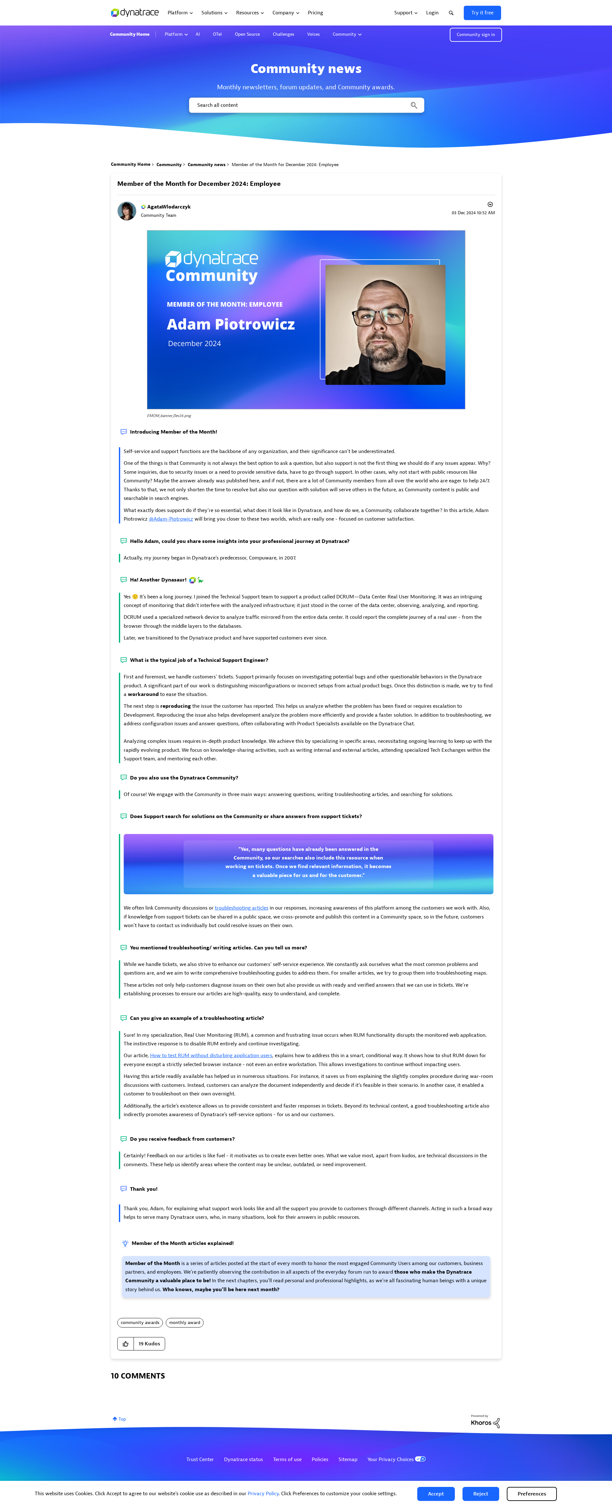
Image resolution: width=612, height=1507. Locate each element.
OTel (217, 34)
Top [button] (122, 1419)
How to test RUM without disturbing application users (211, 1055)
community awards (140, 1322)
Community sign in (476, 34)
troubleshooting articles (241, 908)
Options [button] (489, 205)
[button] (436, 1494)
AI (198, 34)
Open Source (247, 34)
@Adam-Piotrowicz (171, 519)
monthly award (184, 1322)
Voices (313, 34)
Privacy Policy (263, 1493)
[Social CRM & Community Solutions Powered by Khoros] (485, 1421)
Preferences (532, 1494)
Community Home (129, 34)
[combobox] (306, 105)
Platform (174, 34)
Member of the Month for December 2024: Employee (199, 184)
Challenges (283, 34)
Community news (207, 164)
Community (344, 34)
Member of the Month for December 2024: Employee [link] (285, 164)
